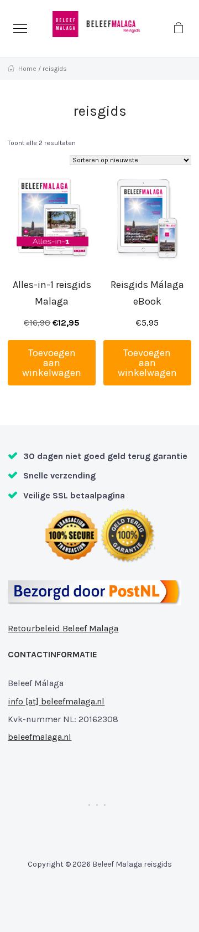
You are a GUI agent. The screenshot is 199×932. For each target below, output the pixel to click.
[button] (20, 28)
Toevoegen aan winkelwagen (51, 363)
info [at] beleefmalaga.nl (56, 701)
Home (27, 69)
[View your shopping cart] (178, 28)
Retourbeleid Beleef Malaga (63, 628)
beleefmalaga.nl (39, 737)
